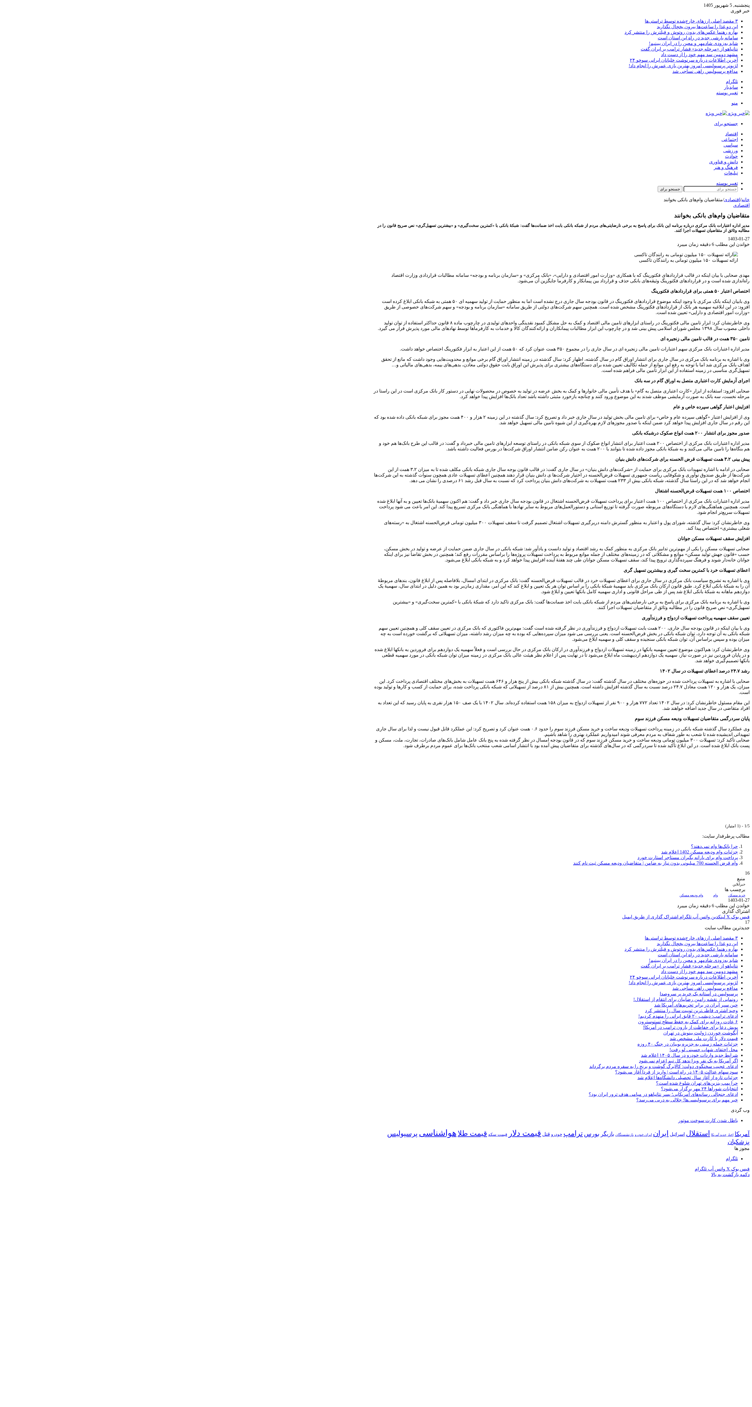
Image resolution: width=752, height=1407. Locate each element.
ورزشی (730, 150)
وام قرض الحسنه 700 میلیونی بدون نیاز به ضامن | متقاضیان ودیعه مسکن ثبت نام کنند (655, 863)
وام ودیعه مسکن (691, 895)
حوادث (731, 156)
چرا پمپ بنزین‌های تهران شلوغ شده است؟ (697, 1083)
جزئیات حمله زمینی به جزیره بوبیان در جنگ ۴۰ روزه (687, 1044)
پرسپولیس (402, 1133)
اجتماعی (729, 139)
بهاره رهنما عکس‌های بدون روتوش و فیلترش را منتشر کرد (681, 32)
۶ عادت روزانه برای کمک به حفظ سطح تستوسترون (688, 1021)
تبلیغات (731, 172)
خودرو (556, 1134)
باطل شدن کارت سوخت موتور (708, 1120)
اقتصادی (732, 199)
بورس (592, 1134)
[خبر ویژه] (728, 113)
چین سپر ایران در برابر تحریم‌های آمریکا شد (696, 1004)
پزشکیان (739, 1141)
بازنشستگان (624, 1135)
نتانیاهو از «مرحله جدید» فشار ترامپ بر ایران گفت (689, 48)
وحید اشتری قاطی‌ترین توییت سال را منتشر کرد (691, 1010)
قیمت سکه (497, 1134)
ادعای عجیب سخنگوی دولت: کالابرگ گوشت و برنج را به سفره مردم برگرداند (663, 1066)
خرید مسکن (736, 895)
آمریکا (742, 1134)
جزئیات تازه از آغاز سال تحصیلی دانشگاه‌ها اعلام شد (687, 1077)
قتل (546, 1134)
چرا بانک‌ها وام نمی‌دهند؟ (714, 846)
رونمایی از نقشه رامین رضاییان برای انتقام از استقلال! (685, 999)
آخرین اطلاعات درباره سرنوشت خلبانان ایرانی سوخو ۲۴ (684, 60)
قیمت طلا (472, 1133)
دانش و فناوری (723, 161)
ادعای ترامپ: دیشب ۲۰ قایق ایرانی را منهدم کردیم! (688, 1016)
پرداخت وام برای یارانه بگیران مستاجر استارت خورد (687, 857)
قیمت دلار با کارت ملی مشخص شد (704, 1038)
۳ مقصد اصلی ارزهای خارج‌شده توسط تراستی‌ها (691, 21)
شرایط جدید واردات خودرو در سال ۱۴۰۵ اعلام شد (689, 1055)
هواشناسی (437, 1133)
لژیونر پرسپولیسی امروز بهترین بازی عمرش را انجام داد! (683, 65)
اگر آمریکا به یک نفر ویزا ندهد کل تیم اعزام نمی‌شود (688, 1060)
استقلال (698, 1133)
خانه (745, 199)
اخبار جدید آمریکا (722, 1134)
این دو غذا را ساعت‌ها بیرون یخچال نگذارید (697, 26)
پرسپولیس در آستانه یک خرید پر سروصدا (699, 993)
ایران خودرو (643, 1135)
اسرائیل (677, 1134)
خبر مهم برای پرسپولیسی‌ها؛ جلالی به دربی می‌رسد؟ (687, 1099)
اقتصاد (731, 133)
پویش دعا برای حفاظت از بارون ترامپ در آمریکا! (690, 1027)
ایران (661, 1133)
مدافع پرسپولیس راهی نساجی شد (705, 71)
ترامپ (573, 1133)
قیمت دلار (524, 1133)
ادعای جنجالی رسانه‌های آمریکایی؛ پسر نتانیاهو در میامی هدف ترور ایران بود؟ (663, 1094)
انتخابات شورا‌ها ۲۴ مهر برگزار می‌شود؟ (699, 1088)
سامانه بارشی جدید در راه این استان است (698, 37)
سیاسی (731, 144)
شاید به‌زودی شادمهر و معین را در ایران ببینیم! (693, 43)
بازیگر (607, 1134)
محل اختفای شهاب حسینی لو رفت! (703, 1049)
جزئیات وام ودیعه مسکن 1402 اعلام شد (699, 851)
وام (715, 895)
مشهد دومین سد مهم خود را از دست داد (699, 54)
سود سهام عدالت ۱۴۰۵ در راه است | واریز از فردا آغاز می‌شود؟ (676, 1071)
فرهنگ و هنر (726, 167)
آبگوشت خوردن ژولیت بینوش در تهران (700, 1032)
